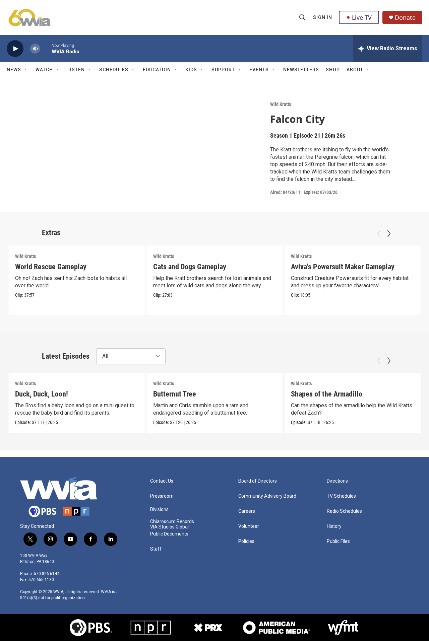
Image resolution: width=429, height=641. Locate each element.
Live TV (362, 17)
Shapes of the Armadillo (326, 394)
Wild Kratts (280, 104)
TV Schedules (341, 496)
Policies (246, 541)
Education (157, 69)
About (355, 69)
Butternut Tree (174, 394)
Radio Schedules (344, 511)
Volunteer (248, 526)
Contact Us (161, 481)
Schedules (113, 69)
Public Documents (169, 534)
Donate (405, 17)
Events (259, 69)
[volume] (35, 48)
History (334, 526)
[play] (15, 49)
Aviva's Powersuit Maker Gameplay (342, 267)
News (14, 69)
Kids (191, 69)
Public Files (338, 541)
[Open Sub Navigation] (26, 69)
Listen (76, 69)
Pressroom (162, 496)
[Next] (388, 233)
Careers (246, 511)
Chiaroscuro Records (172, 521)
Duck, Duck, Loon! (41, 394)
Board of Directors (257, 481)
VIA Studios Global (169, 526)
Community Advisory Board (267, 496)
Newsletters (301, 69)
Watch (44, 69)
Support (223, 69)
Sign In (322, 17)
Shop (333, 69)
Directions (337, 481)
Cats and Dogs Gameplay (189, 267)
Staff (156, 549)
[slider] (46, 48)
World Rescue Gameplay (50, 267)
